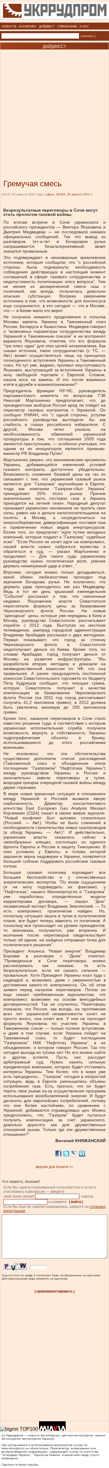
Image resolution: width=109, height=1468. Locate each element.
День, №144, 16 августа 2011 (68, 194)
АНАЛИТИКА (27, 26)
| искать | (88, 36)
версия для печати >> (54, 1167)
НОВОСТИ (9, 26)
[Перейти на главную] (54, 21)
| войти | (76, 1202)
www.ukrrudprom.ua (15, 1448)
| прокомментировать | (54, 1291)
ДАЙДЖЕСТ (47, 26)
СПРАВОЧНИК (67, 26)
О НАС (84, 26)
